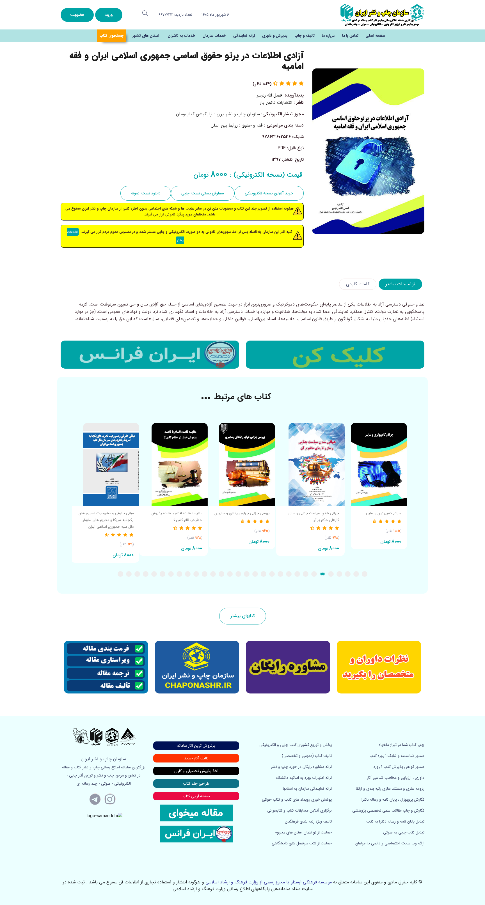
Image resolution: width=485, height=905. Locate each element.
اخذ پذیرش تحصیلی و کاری (196, 771)
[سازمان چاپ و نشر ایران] (288, 667)
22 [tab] (188, 574)
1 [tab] (364, 574)
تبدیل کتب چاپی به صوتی (403, 832)
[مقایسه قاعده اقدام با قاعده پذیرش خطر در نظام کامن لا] (173, 464)
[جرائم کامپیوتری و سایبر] (379, 464)
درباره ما (328, 36)
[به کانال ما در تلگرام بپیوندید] (95, 799)
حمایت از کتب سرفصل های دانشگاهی (302, 843)
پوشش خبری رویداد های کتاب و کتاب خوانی (297, 799)
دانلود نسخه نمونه (146, 193)
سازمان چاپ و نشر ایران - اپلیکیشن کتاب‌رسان (218, 114)
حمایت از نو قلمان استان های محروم (303, 832)
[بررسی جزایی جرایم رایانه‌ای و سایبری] (242, 464)
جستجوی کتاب (112, 36)
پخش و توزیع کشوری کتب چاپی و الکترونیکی (295, 745)
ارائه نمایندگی (244, 36)
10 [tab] (289, 574)
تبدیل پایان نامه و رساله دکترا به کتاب (395, 821)
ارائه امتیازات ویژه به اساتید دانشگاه (304, 778)
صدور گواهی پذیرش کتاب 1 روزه (399, 767)
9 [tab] (297, 574)
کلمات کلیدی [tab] (357, 284)
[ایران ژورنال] (335, 355)
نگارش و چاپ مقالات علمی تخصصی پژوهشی (388, 810)
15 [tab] (247, 574)
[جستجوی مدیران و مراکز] (145, 13)
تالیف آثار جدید (196, 758)
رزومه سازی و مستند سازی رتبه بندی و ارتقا (390, 788)
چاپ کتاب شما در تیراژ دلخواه (401, 745)
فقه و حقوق (252, 125)
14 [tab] (255, 574)
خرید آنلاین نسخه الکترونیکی (269, 193)
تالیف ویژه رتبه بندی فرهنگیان (308, 821)
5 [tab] (331, 574)
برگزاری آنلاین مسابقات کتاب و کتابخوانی (299, 810)
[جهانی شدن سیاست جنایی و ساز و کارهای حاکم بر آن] (310, 464)
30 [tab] (120, 574)
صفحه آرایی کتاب (196, 796)
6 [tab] (322, 574)
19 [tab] (213, 574)
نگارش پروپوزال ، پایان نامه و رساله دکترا (393, 799)
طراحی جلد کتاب (196, 783)
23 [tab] (179, 574)
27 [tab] (145, 574)
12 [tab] (272, 574)
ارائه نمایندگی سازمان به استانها (307, 788)
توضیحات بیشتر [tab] (400, 284)
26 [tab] (154, 574)
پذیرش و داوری (274, 36)
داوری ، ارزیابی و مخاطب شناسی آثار (395, 778)
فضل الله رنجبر (269, 95)
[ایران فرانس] (150, 355)
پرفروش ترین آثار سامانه (196, 746)
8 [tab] (305, 574)
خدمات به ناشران (181, 36)
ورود (109, 14)
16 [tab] (238, 574)
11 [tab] (280, 574)
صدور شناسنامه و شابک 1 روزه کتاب (396, 756)
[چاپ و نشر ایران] (382, 14)
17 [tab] (230, 574)
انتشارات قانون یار (276, 102)
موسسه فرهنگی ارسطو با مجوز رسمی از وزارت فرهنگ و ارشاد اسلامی (268, 882)
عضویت (77, 14)
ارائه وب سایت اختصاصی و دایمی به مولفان (389, 843)
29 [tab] (129, 574)
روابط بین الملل (224, 125)
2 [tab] (356, 574)
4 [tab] (339, 574)
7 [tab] (314, 574)
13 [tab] (263, 574)
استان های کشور (145, 36)
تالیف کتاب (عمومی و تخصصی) (307, 756)
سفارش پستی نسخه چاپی (202, 193)
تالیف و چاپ (305, 36)
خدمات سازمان (214, 36)
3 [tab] (348, 574)
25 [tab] (162, 574)
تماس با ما (350, 36)
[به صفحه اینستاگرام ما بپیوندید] (110, 799)
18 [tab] (221, 574)
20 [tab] (204, 574)
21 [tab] (196, 574)
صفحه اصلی (375, 36)
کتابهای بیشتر (242, 615)
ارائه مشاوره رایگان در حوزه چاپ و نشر (301, 767)
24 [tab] (171, 574)
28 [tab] (137, 574)
